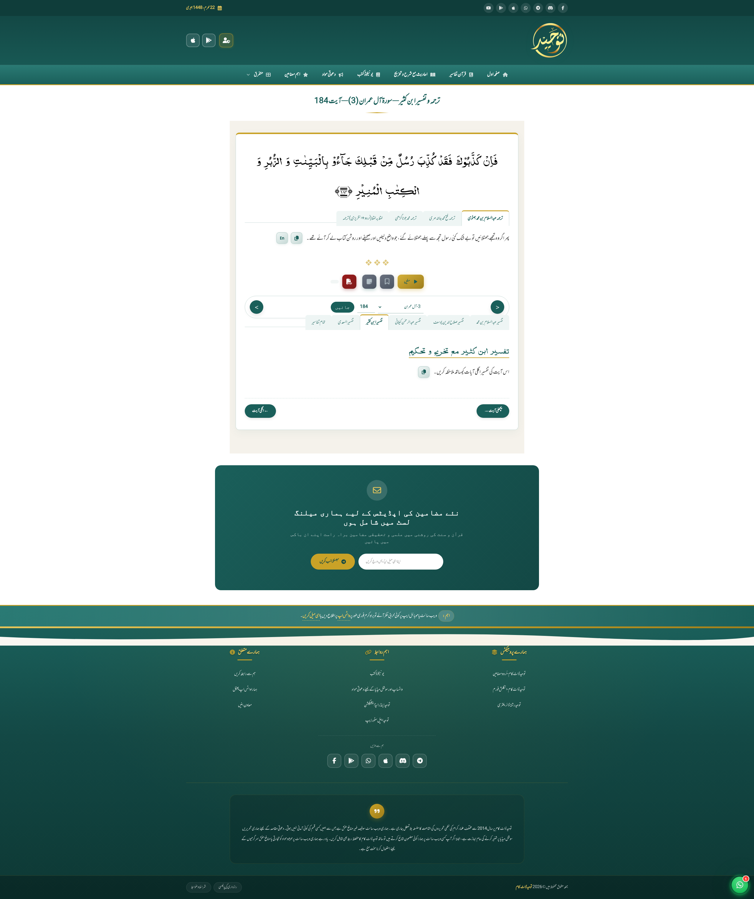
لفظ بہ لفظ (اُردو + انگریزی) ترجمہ (363, 218)
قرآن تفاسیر (457, 74)
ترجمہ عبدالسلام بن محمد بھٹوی (485, 218)
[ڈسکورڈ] (550, 8)
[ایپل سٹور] (385, 761)
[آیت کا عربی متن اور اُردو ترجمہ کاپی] (296, 238)
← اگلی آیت (260, 411)
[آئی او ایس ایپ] (193, 40)
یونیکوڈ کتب (365, 74)
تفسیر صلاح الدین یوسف (448, 322)
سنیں (407, 282)
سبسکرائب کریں (329, 561)
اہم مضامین (292, 74)
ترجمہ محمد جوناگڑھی (406, 218)
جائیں (342, 307)
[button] (740, 885)
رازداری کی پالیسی (228, 887)
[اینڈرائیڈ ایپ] (209, 40)
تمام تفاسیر (318, 322)
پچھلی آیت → (493, 411)
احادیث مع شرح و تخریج (410, 74)
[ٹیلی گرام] (538, 8)
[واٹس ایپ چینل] (368, 761)
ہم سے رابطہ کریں (245, 674)
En (282, 238)
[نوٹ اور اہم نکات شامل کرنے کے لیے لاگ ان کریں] (369, 282)
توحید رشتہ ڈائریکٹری (509, 705)
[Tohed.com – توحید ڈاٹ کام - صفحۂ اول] (549, 40)
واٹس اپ (344, 616)
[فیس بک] (563, 8)
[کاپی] (424, 372)
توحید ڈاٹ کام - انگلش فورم (509, 690)
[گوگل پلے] (351, 761)
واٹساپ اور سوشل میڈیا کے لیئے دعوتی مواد (377, 690)
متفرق (258, 74)
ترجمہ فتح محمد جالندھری (442, 218)
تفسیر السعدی (346, 322)
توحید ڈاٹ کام (524, 887)
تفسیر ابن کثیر (374, 322)
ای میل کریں (311, 616)
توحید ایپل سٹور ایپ (377, 721)
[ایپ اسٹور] (513, 8)
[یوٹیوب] (489, 8)
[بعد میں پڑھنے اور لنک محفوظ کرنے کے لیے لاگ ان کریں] (387, 282)
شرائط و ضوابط (198, 887)
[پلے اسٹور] (501, 8)
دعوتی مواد (329, 74)
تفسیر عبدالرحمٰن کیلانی (408, 322)
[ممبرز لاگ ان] (226, 40)
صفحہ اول (493, 74)
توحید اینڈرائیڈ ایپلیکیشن (377, 705)
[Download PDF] (349, 282)
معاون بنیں (245, 705)
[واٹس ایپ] (526, 8)
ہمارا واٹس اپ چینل (245, 690)
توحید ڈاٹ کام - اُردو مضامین (509, 674)
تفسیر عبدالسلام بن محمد (489, 322)
